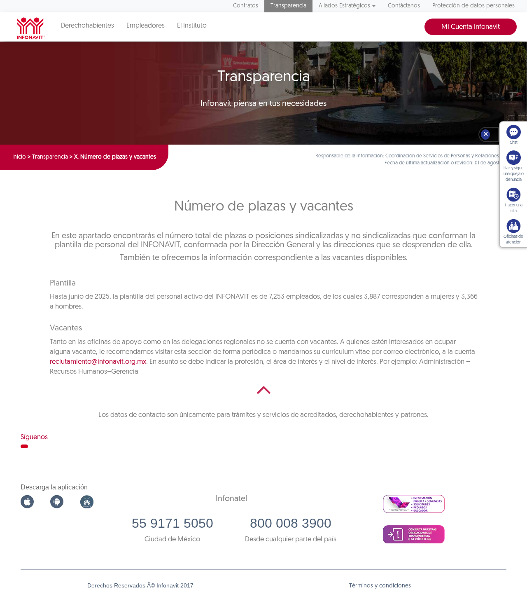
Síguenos (34, 437)
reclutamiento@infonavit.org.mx (98, 361)
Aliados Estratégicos (344, 6)
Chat (514, 143)
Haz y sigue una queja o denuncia (514, 174)
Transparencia (288, 6)
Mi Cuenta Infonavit (470, 26)
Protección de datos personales (473, 6)
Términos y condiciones (380, 586)
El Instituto (192, 26)
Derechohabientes (87, 26)
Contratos (245, 6)
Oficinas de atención (513, 239)
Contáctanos (404, 6)
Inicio (19, 157)
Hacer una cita (513, 208)
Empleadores (145, 26)
